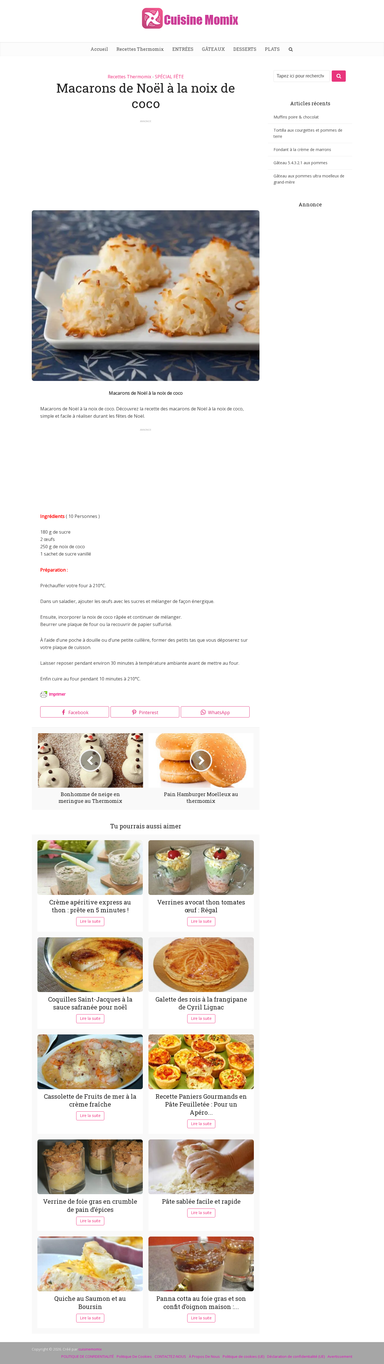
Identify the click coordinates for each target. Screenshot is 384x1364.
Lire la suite (90, 921)
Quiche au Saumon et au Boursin (90, 1302)
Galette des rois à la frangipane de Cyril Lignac (201, 1003)
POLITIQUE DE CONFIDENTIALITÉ (87, 1356)
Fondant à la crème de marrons (302, 149)
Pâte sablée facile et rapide (201, 1201)
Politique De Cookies (134, 1356)
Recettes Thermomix (140, 49)
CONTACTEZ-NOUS (170, 1356)
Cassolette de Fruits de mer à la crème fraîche (90, 1100)
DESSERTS (244, 49)
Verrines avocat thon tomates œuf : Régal (201, 906)
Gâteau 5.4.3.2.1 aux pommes (300, 162)
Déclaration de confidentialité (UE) (296, 1356)
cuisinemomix (90, 1349)
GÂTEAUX (213, 49)
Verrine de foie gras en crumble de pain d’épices (90, 1205)
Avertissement (339, 1356)
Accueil (99, 49)
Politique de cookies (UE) (243, 1356)
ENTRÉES (182, 49)
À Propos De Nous (204, 1356)
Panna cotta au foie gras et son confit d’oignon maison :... (201, 1302)
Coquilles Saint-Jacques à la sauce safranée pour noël (90, 1003)
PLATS (272, 49)
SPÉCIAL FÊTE (169, 77)
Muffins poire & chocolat (296, 117)
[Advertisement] (145, 162)
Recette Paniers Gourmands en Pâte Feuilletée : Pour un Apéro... (201, 1104)
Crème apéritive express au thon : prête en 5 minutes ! (90, 906)
